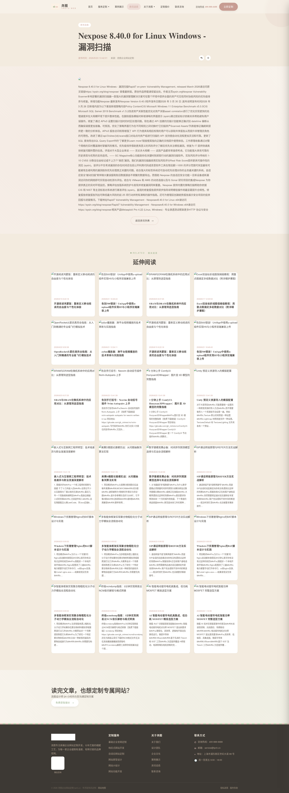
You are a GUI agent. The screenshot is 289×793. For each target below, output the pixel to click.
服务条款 (234, 787)
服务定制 (103, 6)
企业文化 (155, 753)
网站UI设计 (114, 765)
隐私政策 (224, 787)
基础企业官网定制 (118, 741)
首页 (90, 6)
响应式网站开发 (116, 747)
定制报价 (164, 6)
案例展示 (119, 6)
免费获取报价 (65, 702)
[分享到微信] (201, 57)
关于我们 (155, 741)
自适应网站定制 (116, 753)
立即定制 (228, 6)
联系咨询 (179, 6)
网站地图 (102, 787)
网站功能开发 (115, 771)
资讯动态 (133, 6)
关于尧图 (149, 6)
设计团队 (155, 747)
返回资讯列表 (144, 220)
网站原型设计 (115, 759)
